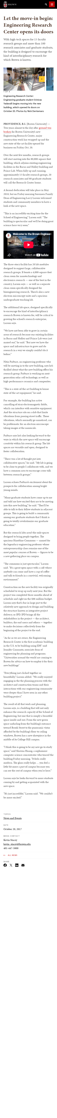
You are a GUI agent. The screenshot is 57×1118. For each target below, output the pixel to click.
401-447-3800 (11, 848)
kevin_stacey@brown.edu (17, 844)
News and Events (13, 818)
